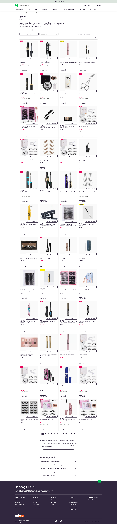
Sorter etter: (83, 34)
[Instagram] (56, 521)
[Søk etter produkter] (78, 5)
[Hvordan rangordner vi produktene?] (78, 34)
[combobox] (49, 5)
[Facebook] (61, 521)
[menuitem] (20, 9)
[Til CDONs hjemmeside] (16, 5)
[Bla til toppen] (99, 481)
